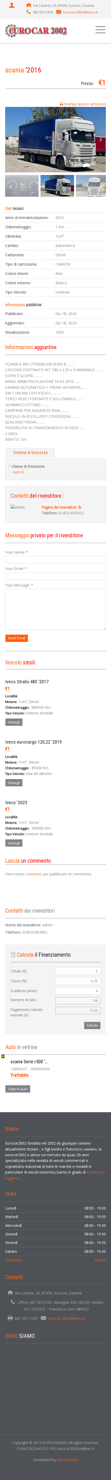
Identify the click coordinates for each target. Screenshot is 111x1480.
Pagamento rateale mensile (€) (26, 1012)
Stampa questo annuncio (85, 103)
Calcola (92, 1025)
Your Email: (16, 568)
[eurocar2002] (37, 30)
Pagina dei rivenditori (59, 507)
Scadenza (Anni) (23, 990)
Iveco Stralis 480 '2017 (27, 682)
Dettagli (14, 722)
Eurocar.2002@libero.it (80, 12)
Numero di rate (23, 999)
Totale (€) (18, 971)
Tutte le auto (18, 1089)
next (101, 140)
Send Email (16, 638)
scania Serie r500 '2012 (32, 1061)
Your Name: (16, 552)
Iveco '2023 (16, 802)
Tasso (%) (18, 980)
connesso (34, 873)
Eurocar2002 (67, 1459)
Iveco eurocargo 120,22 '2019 (33, 742)
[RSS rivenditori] (80, 507)
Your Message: (19, 585)
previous (10, 140)
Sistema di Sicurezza (30, 452)
